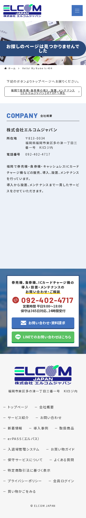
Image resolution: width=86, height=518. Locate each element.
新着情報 (15, 428)
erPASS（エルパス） (24, 438)
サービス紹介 (18, 417)
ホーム (12, 68)
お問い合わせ (51, 417)
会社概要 (46, 407)
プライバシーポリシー (25, 480)
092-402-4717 (47, 300)
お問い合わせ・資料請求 (46, 322)
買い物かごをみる (22, 491)
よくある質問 (64, 459)
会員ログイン (63, 480)
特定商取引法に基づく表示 (29, 470)
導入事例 (41, 428)
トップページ (18, 407)
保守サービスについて (25, 459)
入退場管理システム (24, 449)
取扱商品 (66, 428)
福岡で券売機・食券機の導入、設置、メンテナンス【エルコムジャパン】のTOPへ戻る (43, 91)
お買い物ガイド (63, 449)
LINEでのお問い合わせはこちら (47, 336)
